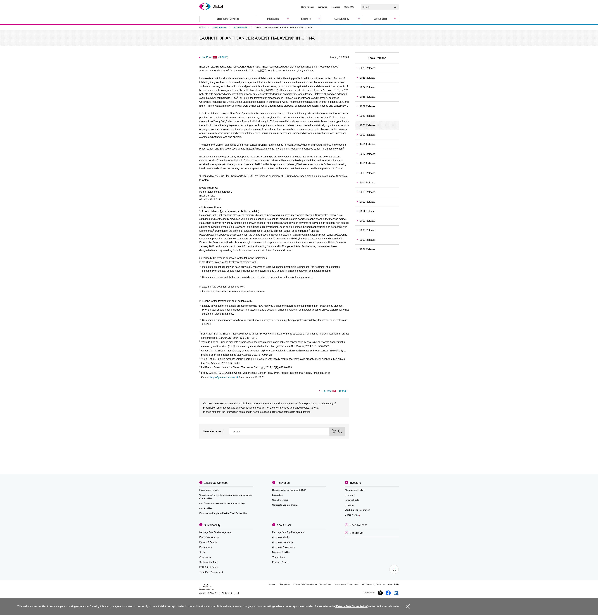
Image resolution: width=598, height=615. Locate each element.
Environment (205, 547)
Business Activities (281, 552)
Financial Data (352, 500)
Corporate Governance (283, 547)
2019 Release (367, 134)
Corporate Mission (281, 537)
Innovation (283, 482)
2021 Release (367, 116)
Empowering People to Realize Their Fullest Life (223, 513)
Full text (335, 390)
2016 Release (367, 163)
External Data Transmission (305, 584)
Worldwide (322, 7)
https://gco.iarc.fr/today (222, 377)
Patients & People (208, 542)
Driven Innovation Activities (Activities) (222, 503)
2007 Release (367, 249)
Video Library (278, 557)
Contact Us (349, 7)
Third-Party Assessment (211, 572)
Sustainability (212, 525)
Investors (355, 482)
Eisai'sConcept (216, 482)
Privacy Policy (284, 584)
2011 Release (367, 211)
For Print (216, 57)
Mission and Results (209, 490)
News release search (213, 431)
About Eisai (284, 525)
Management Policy (354, 490)
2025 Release (367, 77)
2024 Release (367, 87)
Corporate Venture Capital (285, 505)
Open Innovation (280, 500)
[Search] (395, 7)
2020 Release (240, 27)
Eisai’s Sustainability (209, 537)
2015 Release (367, 173)
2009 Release (367, 230)
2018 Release (367, 144)
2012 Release (367, 201)
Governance (205, 557)
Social (202, 552)
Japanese (336, 7)
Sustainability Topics (209, 562)
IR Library (350, 495)
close (408, 606)
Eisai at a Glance (280, 562)
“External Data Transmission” (351, 606)
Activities (205, 508)
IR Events (349, 505)
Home (202, 27)
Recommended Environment (346, 584)
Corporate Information (283, 542)
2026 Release (367, 68)
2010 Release (367, 220)
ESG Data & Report (208, 567)
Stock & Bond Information (357, 510)
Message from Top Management (215, 532)
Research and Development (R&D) (289, 490)
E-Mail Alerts (351, 515)
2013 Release (367, 192)
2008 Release (367, 240)
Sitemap (271, 584)
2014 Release (367, 182)
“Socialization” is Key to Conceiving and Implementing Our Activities (225, 497)
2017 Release (367, 154)
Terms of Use (325, 584)
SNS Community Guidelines (373, 584)
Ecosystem (277, 495)
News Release (307, 7)
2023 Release (367, 96)
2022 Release (367, 106)
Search (334, 431)
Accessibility (393, 584)
